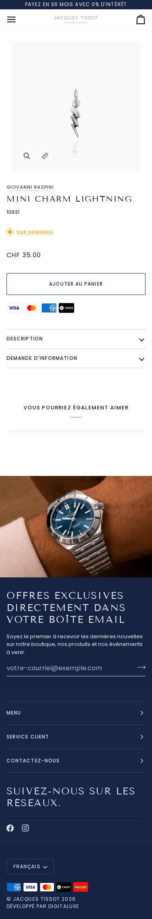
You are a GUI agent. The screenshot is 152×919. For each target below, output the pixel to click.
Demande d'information (41, 358)
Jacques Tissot (36, 898)
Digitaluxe (63, 906)
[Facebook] (10, 828)
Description (24, 338)
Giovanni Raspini (30, 187)
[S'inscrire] (139, 667)
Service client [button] (27, 736)
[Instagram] (25, 828)
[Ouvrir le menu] (18, 19)
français (27, 866)
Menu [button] (13, 712)
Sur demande (35, 231)
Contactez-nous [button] (33, 760)
